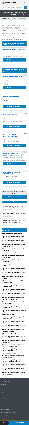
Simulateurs (3, 384)
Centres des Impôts (6, 18)
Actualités (3, 389)
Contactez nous (4, 398)
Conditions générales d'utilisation (8, 415)
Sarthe (13, 18)
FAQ (2, 392)
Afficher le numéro (15, 60)
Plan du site (3, 401)
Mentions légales (5, 409)
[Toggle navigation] (25, 3)
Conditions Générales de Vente (8, 412)
